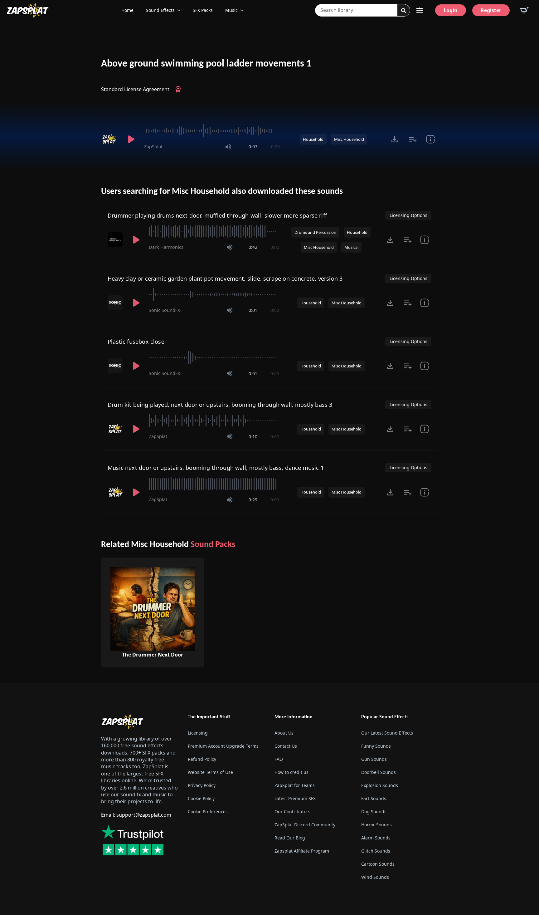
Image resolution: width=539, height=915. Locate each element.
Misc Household (349, 139)
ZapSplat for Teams (294, 785)
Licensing (198, 733)
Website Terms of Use (210, 772)
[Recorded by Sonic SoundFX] (116, 302)
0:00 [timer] (275, 147)
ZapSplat (153, 147)
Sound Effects (160, 10)
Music (231, 10)
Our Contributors (292, 811)
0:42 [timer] (253, 247)
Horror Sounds (376, 825)
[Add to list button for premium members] (412, 139)
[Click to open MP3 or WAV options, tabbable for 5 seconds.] (394, 139)
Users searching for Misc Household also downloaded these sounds (222, 191)
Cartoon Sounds (378, 864)
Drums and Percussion (315, 232)
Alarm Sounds (376, 838)
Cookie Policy (201, 798)
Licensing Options (408, 215)
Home (127, 10)
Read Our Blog (289, 838)
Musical (351, 247)
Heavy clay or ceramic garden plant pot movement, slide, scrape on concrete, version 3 (225, 278)
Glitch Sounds (375, 851)
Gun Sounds (374, 759)
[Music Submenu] (244, 10)
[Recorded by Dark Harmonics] (116, 239)
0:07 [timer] (253, 147)
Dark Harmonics (166, 247)
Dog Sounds (373, 811)
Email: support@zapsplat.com (136, 814)
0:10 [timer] (253, 437)
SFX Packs (203, 10)
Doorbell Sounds (378, 772)
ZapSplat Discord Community (304, 825)
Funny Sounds (376, 746)
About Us (284, 733)
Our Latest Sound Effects (387, 733)
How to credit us (291, 772)
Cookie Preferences (208, 811)
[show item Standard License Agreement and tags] (430, 139)
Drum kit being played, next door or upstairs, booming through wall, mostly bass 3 (220, 404)
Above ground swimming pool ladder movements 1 (206, 64)
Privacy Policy (202, 785)
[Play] (131, 139)
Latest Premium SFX (295, 798)
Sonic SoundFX (164, 310)
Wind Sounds (375, 877)
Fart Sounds (373, 798)
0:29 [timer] (253, 500)
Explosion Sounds (379, 785)
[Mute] (228, 146)
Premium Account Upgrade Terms (223, 746)
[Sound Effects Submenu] (181, 10)
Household (313, 139)
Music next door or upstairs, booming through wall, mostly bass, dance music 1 (216, 467)
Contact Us (285, 746)
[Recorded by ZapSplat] (109, 139)
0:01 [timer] (253, 310)
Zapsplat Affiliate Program (301, 851)
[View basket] (524, 10)
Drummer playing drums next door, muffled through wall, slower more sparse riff (217, 215)
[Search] (403, 10)
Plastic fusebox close (136, 341)
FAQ (278, 759)
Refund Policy (202, 759)
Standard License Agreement (135, 89)
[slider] (212, 130)
